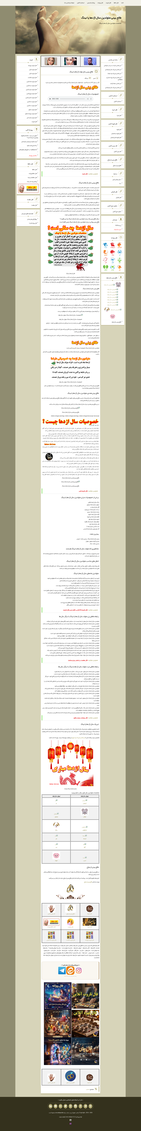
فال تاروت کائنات (32, 77)
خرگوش (85, 830)
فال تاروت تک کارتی (32, 81)
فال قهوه (119, 129)
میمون (56, 816)
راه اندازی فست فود (32, 145)
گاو (84, 847)
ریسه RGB (118, 225)
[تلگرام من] (85, 1106)
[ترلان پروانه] (70, 61)
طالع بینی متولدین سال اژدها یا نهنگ (101, 17)
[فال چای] (85, 1051)
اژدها (84, 838)
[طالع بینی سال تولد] (112, 301)
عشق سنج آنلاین (117, 211)
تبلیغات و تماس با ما (69, 2)
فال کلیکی (118, 197)
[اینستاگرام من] (75, 1106)
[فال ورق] (57, 1051)
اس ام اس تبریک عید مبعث (114, 73)
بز (56, 803)
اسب (84, 860)
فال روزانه (100, 2)
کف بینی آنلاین (117, 151)
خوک (56, 860)
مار (56, 838)
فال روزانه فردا (33, 223)
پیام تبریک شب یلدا (32, 181)
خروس (85, 803)
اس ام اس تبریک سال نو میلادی (113, 69)
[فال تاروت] (85, 996)
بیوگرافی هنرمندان (32, 219)
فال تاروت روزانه (32, 65)
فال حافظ (116, 2)
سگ (56, 830)
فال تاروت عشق (33, 109)
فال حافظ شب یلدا (32, 177)
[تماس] (70, 1106)
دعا (120, 183)
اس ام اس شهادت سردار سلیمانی (112, 65)
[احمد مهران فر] (90, 61)
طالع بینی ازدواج (117, 165)
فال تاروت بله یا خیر (32, 117)
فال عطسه (34, 205)
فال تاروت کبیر (33, 69)
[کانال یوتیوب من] (55, 1106)
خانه (122, 2)
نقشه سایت (62, 1116)
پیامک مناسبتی (91, 2)
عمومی (87, 1089)
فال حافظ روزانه (33, 173)
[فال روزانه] (57, 996)
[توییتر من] (65, 1106)
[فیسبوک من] (80, 1106)
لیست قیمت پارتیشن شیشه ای (29, 141)
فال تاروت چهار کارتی (31, 89)
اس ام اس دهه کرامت (115, 83)
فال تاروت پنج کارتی (32, 93)
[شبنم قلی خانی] (51, 61)
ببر (56, 847)
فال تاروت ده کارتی (32, 105)
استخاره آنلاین (80, 2)
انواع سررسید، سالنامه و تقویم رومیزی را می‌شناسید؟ (29, 136)
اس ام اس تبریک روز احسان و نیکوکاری (114, 78)
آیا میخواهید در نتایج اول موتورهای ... (28, 150)
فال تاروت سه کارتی (31, 85)
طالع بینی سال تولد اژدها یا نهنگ (81, 72)
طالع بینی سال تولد (116, 322)
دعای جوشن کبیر (116, 179)
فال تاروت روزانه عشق (31, 113)
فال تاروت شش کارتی (31, 97)
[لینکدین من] (50, 1106)
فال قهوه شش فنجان (115, 137)
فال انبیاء (119, 115)
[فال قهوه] (85, 1024)
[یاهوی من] (90, 1106)
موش (84, 816)
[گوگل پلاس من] (60, 1106)
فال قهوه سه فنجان (116, 133)
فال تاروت (108, 2)
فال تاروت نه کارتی (32, 101)
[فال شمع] (57, 1024)
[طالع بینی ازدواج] (70, 890)
